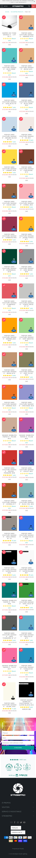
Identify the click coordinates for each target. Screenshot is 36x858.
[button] (7, 38)
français (15, 828)
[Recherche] (29, 6)
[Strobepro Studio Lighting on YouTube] (24, 822)
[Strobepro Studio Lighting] (18, 6)
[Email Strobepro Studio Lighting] (11, 822)
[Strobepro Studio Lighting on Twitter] (21, 822)
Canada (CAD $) (17, 832)
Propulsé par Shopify (18, 848)
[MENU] (1, 6)
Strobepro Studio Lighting (20, 854)
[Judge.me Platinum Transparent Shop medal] (9, 767)
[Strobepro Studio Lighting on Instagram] (18, 822)
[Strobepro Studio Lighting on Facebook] (14, 822)
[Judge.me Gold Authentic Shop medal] (27, 767)
